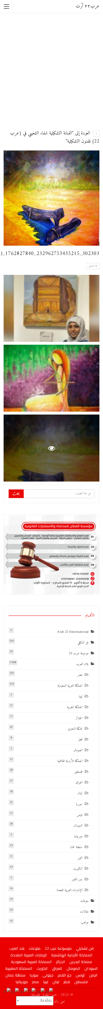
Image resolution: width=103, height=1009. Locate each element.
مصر (80, 675)
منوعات (84, 901)
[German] (23, 992)
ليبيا (80, 696)
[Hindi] (15, 992)
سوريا (79, 804)
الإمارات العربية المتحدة (69, 890)
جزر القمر (77, 879)
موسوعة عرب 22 (78, 653)
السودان (78, 826)
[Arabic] (49, 992)
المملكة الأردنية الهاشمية (69, 761)
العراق (78, 783)
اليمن (80, 858)
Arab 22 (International (72, 632)
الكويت (77, 869)
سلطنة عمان (76, 847)
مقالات (84, 912)
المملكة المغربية (74, 707)
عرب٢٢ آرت (87, 6)
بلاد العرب (82, 664)
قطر (80, 740)
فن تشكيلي (83, 643)
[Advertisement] (51, 70)
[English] (40, 992)
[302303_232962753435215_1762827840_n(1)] (51, 308)
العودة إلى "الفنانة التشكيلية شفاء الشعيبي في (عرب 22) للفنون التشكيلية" (54, 137)
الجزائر (79, 718)
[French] (32, 992)
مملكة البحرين (75, 729)
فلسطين (78, 772)
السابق (92, 266)
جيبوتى (48, 975)
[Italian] (7, 992)
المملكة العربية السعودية (69, 686)
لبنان (79, 793)
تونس (79, 815)
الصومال (78, 750)
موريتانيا (78, 836)
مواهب (84, 923)
